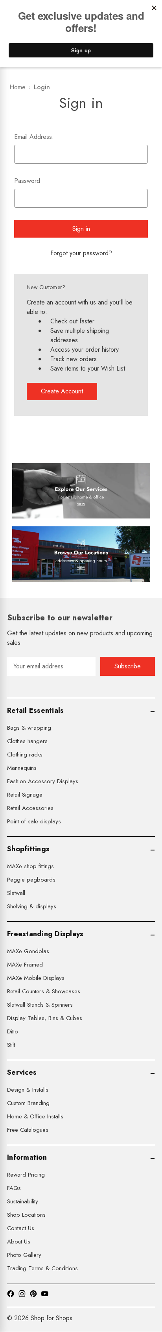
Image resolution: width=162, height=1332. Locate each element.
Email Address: (34, 136)
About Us (18, 1241)
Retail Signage (24, 794)
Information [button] (27, 1157)
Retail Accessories (30, 808)
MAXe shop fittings (30, 866)
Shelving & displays (31, 906)
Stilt (11, 1045)
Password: (28, 180)
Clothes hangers (27, 741)
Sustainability (22, 1201)
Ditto (12, 1031)
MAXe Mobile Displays (35, 978)
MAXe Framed (25, 964)
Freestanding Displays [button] (45, 934)
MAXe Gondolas (28, 951)
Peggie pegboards (31, 879)
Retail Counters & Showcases (43, 991)
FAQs (14, 1188)
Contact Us (20, 1228)
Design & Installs (27, 1089)
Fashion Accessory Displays (42, 781)
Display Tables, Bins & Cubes (44, 1018)
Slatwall (16, 893)
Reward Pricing (26, 1174)
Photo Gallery (24, 1255)
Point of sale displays (34, 821)
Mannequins (22, 768)
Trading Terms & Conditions (42, 1268)
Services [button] (22, 1072)
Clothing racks (24, 754)
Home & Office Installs (35, 1116)
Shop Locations (26, 1214)
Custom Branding (28, 1103)
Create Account (62, 391)
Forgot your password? (81, 253)
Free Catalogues (27, 1129)
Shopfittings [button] (28, 849)
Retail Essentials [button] (35, 710)
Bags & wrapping (29, 727)
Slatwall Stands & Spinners (40, 1004)
